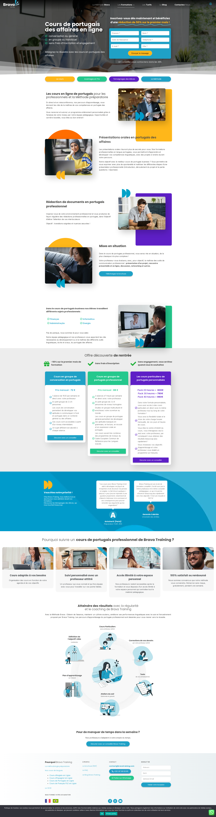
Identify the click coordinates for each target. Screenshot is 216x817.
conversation (56, 36)
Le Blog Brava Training (91, 775)
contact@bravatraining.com (121, 766)
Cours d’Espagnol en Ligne (61, 778)
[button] (60, 79)
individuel (71, 39)
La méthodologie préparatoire (57, 766)
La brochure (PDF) (89, 766)
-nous (182, 5)
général (73, 36)
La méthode (101, 5)
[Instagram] (115, 801)
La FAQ (85, 770)
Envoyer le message (140, 53)
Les (125, 5)
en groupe (55, 39)
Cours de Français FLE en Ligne (63, 783)
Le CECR (48, 788)
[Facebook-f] (110, 801)
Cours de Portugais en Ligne (62, 781)
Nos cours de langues (54, 770)
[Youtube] (120, 801)
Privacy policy (111, 814)
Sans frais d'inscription (107, 363)
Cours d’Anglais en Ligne (60, 775)
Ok (102, 814)
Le (163, 5)
